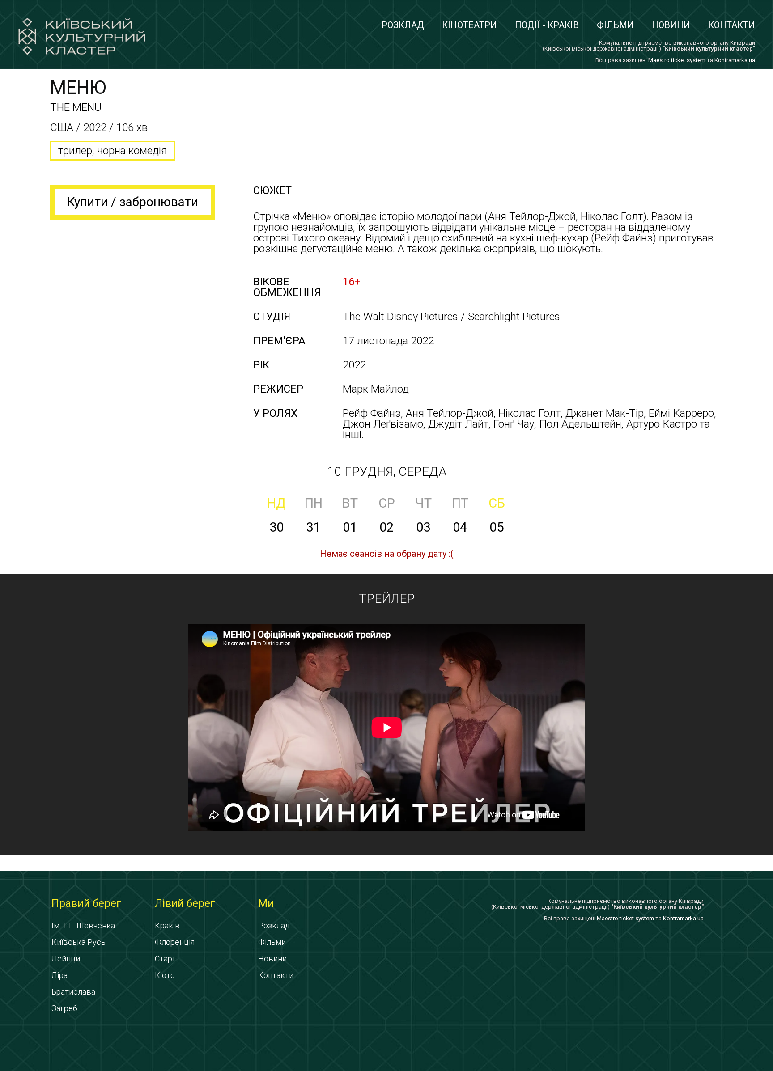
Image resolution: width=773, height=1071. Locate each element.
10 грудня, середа (386, 471)
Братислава (73, 991)
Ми (266, 903)
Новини (671, 25)
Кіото (165, 975)
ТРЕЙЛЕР (387, 598)
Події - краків (547, 25)
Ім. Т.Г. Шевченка (83, 925)
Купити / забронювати (132, 202)
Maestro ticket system (676, 60)
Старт (165, 958)
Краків (167, 925)
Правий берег (86, 903)
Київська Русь (78, 942)
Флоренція (175, 942)
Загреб (64, 1008)
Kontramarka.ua (734, 60)
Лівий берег (185, 903)
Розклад (403, 25)
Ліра (59, 975)
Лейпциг (67, 958)
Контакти (731, 25)
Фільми (615, 25)
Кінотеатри (469, 25)
